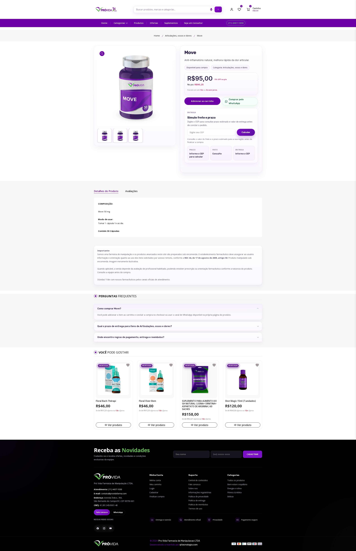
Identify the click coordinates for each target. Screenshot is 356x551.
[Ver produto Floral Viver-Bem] (156, 379)
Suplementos (171, 23)
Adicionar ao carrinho (202, 101)
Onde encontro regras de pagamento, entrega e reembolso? (130, 337)
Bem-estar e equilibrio (237, 484)
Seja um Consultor (193, 23)
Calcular (246, 132)
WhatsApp (118, 512)
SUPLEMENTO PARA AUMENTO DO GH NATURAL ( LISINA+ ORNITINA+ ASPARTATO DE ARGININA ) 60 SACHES (199, 405)
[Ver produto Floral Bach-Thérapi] (113, 379)
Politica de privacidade (198, 496)
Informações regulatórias (199, 492)
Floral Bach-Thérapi (106, 401)
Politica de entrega (196, 500)
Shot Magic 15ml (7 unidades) (240, 401)
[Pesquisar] (218, 9)
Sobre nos (193, 488)
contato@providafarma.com (114, 493)
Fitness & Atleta (234, 492)
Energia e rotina (234, 488)
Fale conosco (102, 512)
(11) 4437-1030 (235, 23)
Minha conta (155, 480)
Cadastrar (252, 454)
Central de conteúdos (198, 480)
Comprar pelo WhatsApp (236, 101)
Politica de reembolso (198, 504)
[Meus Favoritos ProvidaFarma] (239, 9)
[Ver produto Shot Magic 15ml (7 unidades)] (242, 379)
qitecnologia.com (189, 544)
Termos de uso (195, 508)
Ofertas (154, 23)
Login (151, 488)
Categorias (120, 23)
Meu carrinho (155, 484)
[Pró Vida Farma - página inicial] (107, 476)
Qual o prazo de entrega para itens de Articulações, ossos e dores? (134, 326)
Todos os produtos (236, 480)
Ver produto (115, 425)
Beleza (230, 496)
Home (104, 23)
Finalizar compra (156, 496)
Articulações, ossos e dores (178, 35)
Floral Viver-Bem (147, 401)
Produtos (139, 23)
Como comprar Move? (109, 308)
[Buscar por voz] (211, 9)
